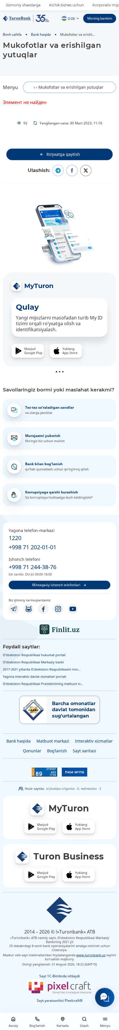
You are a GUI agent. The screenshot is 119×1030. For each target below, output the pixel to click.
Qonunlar (32, 750)
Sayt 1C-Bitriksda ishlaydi (59, 976)
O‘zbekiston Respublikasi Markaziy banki (33, 662)
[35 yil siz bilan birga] (26, 18)
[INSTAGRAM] (58, 609)
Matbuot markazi (52, 741)
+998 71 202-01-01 (32, 547)
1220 (15, 538)
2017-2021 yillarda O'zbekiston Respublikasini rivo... (42, 669)
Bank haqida (41, 34)
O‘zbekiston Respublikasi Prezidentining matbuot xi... (43, 683)
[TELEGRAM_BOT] (28, 609)
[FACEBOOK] (43, 609)
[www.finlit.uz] (59, 629)
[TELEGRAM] (14, 609)
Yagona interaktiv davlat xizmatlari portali (34, 676)
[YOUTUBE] (73, 609)
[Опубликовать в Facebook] (72, 170)
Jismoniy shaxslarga (23, 5)
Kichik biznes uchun (66, 5)
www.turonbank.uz (90, 955)
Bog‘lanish (57, 750)
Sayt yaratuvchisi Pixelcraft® (60, 1000)
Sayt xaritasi (84, 750)
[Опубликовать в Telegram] (58, 170)
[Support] (104, 997)
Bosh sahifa (12, 34)
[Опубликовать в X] (86, 170)
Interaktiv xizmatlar (94, 741)
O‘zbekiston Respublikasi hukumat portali (34, 655)
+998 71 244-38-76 (32, 567)
